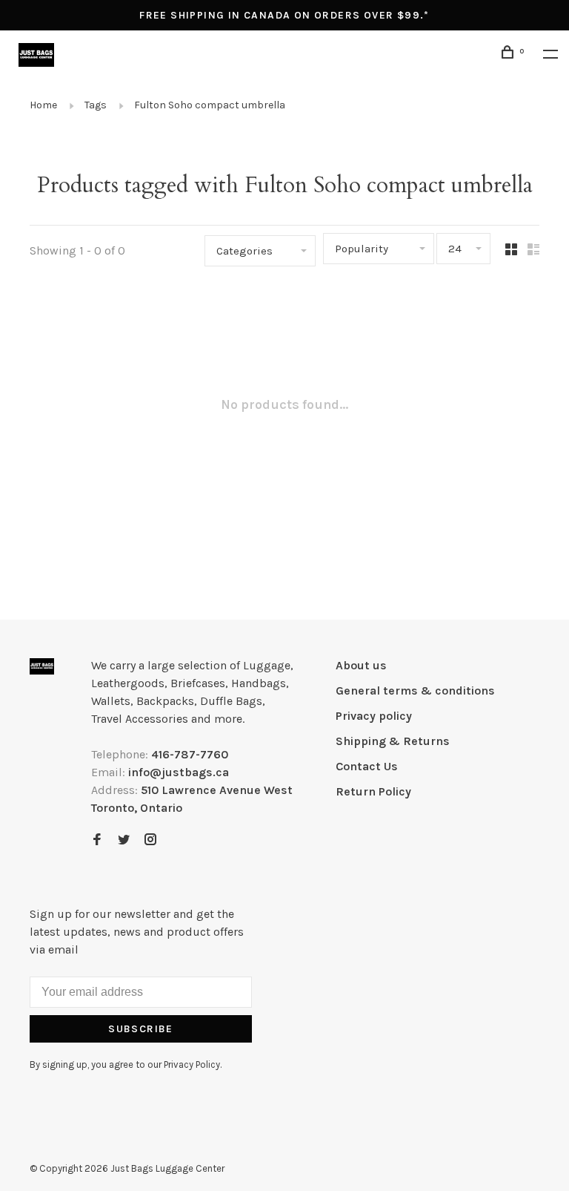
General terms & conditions (415, 690)
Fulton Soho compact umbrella (209, 105)
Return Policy (373, 791)
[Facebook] (97, 840)
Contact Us (367, 766)
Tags (95, 105)
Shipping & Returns (393, 741)
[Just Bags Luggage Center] (42, 666)
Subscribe (140, 1029)
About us (361, 665)
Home (43, 105)
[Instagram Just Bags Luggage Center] (150, 840)
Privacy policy (374, 716)
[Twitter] (124, 840)
